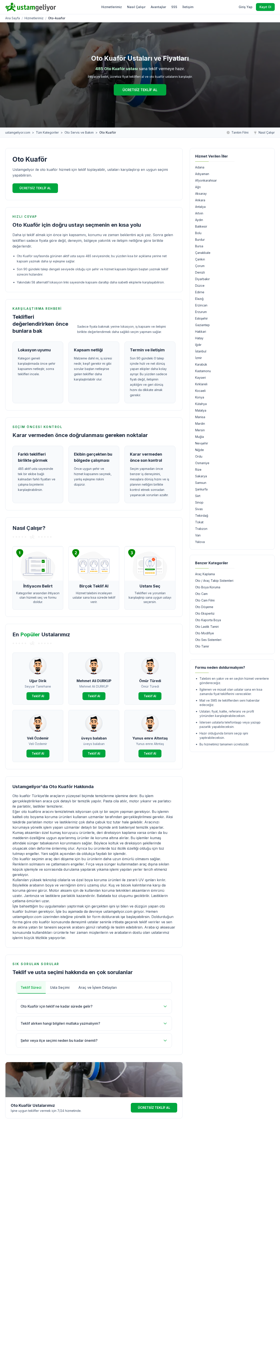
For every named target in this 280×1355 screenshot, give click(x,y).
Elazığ (199, 299)
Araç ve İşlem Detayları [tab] (97, 987)
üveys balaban (94, 738)
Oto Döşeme (204, 607)
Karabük (201, 364)
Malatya (200, 410)
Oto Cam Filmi (205, 600)
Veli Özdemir (38, 738)
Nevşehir (201, 443)
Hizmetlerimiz (111, 7)
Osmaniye (202, 463)
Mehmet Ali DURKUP (94, 681)
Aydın (199, 220)
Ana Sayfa (12, 18)
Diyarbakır (202, 279)
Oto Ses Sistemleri (208, 640)
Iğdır (198, 345)
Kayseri (200, 377)
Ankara (200, 200)
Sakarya (201, 476)
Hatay (199, 338)
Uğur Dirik (37, 681)
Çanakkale (202, 253)
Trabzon (201, 529)
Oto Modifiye (204, 633)
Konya (199, 397)
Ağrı (198, 187)
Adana (199, 167)
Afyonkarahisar (206, 180)
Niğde (199, 450)
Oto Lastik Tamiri (207, 626)
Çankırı (200, 259)
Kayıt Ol (265, 7)
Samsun (200, 483)
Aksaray (201, 193)
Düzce (200, 285)
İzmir (198, 358)
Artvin (199, 213)
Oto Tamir (202, 646)
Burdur (200, 239)
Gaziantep (202, 325)
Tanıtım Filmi (239, 132)
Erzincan (201, 305)
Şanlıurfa (201, 489)
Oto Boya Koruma (207, 587)
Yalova (200, 542)
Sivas (199, 509)
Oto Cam (201, 594)
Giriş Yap (245, 7)
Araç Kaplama (205, 574)
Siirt (197, 496)
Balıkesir (201, 226)
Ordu (198, 456)
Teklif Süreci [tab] (31, 987)
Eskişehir (201, 318)
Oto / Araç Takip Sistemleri (214, 580)
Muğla (199, 437)
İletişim (187, 7)
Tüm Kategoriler (47, 132)
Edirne (199, 292)
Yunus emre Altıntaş (150, 738)
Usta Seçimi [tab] (60, 987)
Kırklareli (201, 384)
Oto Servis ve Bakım (79, 132)
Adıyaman (202, 174)
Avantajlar (158, 7)
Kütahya (201, 404)
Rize (198, 469)
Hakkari (200, 331)
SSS (174, 7)
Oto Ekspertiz (205, 613)
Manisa (200, 417)
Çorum (200, 266)
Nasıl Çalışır (136, 7)
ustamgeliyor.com (17, 132)
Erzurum (201, 312)
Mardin (200, 423)
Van (198, 535)
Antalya (200, 207)
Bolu (198, 233)
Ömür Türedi (150, 681)
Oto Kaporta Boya (208, 620)
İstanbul (200, 351)
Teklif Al (38, 696)
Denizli (200, 272)
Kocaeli (200, 391)
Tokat (199, 522)
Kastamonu (203, 371)
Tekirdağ (201, 515)
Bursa (199, 246)
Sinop (199, 502)
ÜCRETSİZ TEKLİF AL (140, 90)
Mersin (200, 430)
